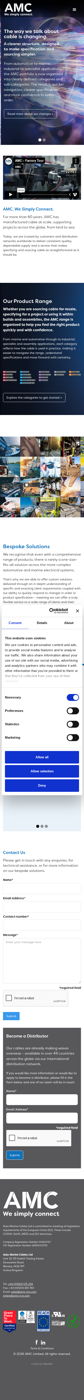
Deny (42, 785)
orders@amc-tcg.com (16, 1295)
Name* (8, 880)
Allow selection (42, 771)
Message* (10, 935)
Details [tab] (42, 623)
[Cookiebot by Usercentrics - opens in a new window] (51, 611)
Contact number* (16, 917)
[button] (74, 10)
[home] (18, 9)
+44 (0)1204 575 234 (20, 1284)
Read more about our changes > (29, 114)
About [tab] (69, 623)
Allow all (42, 757)
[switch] (73, 710)
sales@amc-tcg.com (23, 1292)
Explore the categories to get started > (34, 397)
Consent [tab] (15, 623)
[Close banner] (77, 610)
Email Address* (14, 898)
